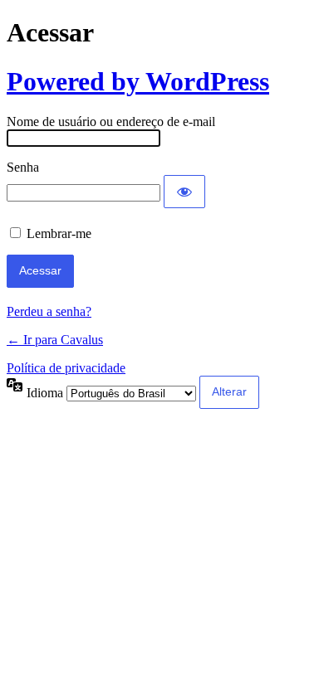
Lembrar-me (59, 233)
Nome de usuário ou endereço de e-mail (111, 121)
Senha (23, 167)
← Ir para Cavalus (55, 340)
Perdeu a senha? (49, 311)
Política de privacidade (66, 368)
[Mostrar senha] (184, 191)
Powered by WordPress (138, 81)
